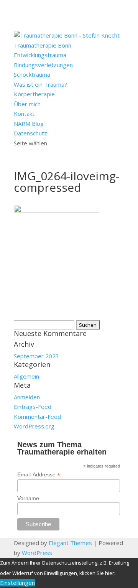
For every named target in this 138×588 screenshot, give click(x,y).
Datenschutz (30, 133)
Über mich (27, 104)
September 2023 (36, 356)
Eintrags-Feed (32, 406)
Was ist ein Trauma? (40, 84)
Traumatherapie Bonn (42, 45)
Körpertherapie (34, 94)
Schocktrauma (32, 74)
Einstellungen (17, 582)
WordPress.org (34, 426)
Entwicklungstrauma (40, 55)
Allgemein (26, 376)
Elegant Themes (70, 543)
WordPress (37, 553)
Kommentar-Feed (37, 416)
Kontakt (24, 113)
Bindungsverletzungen (43, 65)
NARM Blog (29, 123)
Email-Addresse (38, 474)
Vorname (28, 498)
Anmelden (27, 397)
